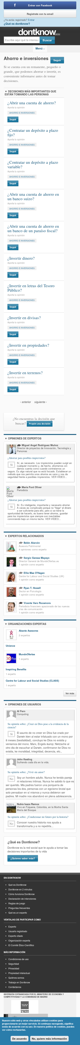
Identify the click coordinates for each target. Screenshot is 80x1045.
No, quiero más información (49, 1038)
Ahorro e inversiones (22, 112)
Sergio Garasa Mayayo (36, 557)
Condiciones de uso (18, 959)
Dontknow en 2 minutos (20, 889)
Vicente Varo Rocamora (37, 603)
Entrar (31, 20)
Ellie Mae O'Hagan (34, 573)
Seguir (57, 60)
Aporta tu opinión (16, 107)
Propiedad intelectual (19, 973)
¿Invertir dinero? (21, 258)
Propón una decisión (39, 423)
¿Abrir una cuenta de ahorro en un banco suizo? (33, 196)
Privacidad (13, 968)
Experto (12, 926)
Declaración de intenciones (22, 898)
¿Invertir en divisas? (24, 317)
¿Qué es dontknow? (17, 24)
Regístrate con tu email (40, 14)
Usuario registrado (17, 931)
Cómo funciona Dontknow (21, 894)
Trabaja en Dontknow (19, 982)
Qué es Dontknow (17, 884)
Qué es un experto (17, 912)
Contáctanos (14, 986)
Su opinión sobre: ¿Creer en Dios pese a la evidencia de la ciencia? (38, 725)
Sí (11, 465)
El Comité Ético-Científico (21, 945)
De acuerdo (19, 1038)
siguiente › (40, 402)
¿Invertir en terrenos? (25, 372)
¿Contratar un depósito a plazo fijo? (32, 132)
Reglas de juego (16, 903)
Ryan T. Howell (32, 588)
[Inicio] (40, 32)
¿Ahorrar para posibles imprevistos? (26, 458)
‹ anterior (25, 402)
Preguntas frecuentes (19, 907)
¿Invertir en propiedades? (28, 345)
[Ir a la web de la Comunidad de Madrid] (24, 1007)
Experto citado (15, 935)
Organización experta (19, 940)
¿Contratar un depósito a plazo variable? (32, 164)
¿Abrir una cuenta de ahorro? (31, 102)
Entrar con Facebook (40, 5)
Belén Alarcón (31, 542)
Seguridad (13, 963)
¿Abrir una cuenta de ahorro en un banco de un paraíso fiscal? (33, 228)
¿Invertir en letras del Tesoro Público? (31, 288)
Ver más (69, 693)
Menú (40, 48)
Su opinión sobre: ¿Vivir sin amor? (26, 772)
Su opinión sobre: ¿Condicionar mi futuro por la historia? (38, 817)
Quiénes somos (16, 977)
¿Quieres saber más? (22, 858)
